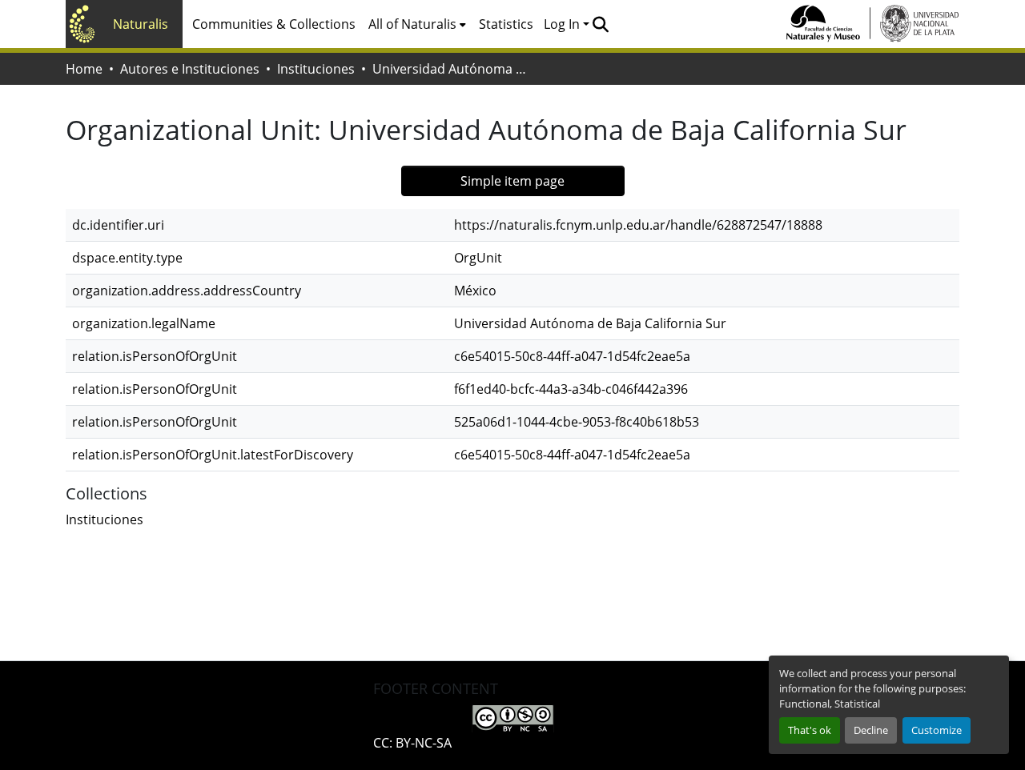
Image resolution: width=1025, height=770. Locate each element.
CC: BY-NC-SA (412, 743)
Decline (871, 730)
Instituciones (316, 69)
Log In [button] (563, 24)
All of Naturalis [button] (412, 24)
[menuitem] (417, 24)
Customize (936, 730)
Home (84, 69)
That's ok (809, 730)
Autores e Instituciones (189, 69)
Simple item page (512, 181)
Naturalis (140, 24)
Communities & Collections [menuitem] (274, 24)
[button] (600, 24)
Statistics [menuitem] (506, 24)
